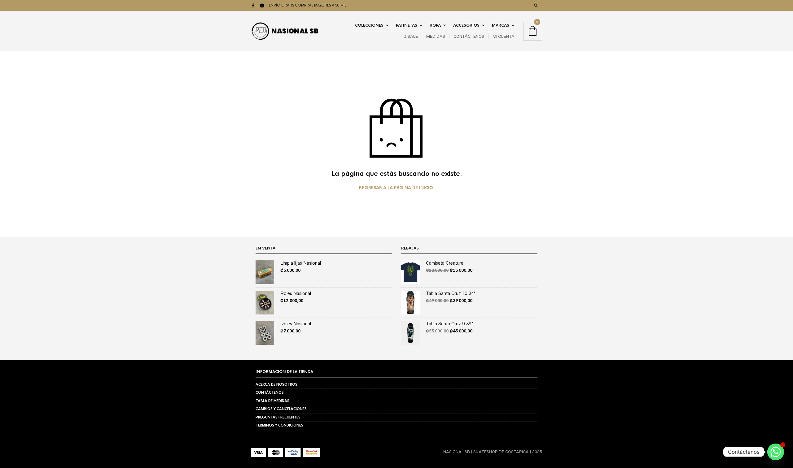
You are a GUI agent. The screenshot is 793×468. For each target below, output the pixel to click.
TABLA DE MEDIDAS (272, 401)
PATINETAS (406, 25)
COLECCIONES (369, 25)
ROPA (435, 25)
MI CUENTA (504, 36)
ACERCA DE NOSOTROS (276, 384)
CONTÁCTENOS (468, 36)
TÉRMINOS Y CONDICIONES (279, 425)
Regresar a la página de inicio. (396, 187)
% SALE (411, 36)
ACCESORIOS (466, 25)
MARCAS (500, 25)
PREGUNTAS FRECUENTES (278, 417)
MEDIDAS (435, 36)
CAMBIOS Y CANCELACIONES (281, 409)
